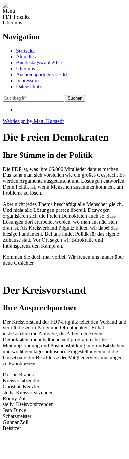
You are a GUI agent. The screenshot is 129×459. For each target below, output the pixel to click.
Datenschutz (29, 86)
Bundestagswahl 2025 (39, 62)
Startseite (25, 51)
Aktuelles (26, 56)
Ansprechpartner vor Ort (41, 74)
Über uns (25, 68)
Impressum (27, 80)
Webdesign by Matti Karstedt (33, 121)
